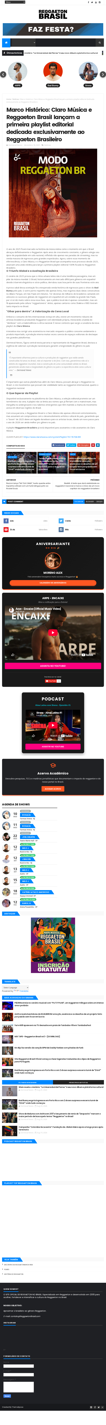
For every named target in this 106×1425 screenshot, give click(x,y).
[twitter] (92, 2)
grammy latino (45, 454)
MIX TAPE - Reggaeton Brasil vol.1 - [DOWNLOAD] (37, 1036)
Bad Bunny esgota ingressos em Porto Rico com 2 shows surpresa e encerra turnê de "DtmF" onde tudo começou (21, 465)
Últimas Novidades (27, 1082)
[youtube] (95, 2)
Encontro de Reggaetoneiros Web (18, 1265)
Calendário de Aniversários (53, 583)
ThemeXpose (17, 1407)
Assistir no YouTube (53, 746)
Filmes (6, 1269)
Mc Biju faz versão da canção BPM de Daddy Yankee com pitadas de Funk (48, 1047)
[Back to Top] (102, 1407)
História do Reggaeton (13, 1274)
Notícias (16, 99)
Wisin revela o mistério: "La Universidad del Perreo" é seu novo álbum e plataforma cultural (61, 1087)
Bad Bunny (85, 53)
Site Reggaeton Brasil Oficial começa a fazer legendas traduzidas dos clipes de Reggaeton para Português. (57, 1060)
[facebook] (88, 2)
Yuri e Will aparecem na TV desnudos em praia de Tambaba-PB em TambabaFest (52, 1025)
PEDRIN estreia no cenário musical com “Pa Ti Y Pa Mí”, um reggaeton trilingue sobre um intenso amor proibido (59, 1004)
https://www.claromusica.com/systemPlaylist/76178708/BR (52, 436)
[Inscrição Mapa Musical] (53, 35)
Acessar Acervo (53, 789)
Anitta (73, 454)
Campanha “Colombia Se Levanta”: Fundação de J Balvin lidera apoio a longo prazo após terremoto (61, 1128)
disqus (99, 501)
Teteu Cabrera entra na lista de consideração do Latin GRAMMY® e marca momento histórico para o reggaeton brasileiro (52, 464)
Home (8, 99)
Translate (23, 991)
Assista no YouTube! (53, 665)
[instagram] (99, 2)
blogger (90, 501)
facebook (79, 501)
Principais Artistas (78, 1082)
